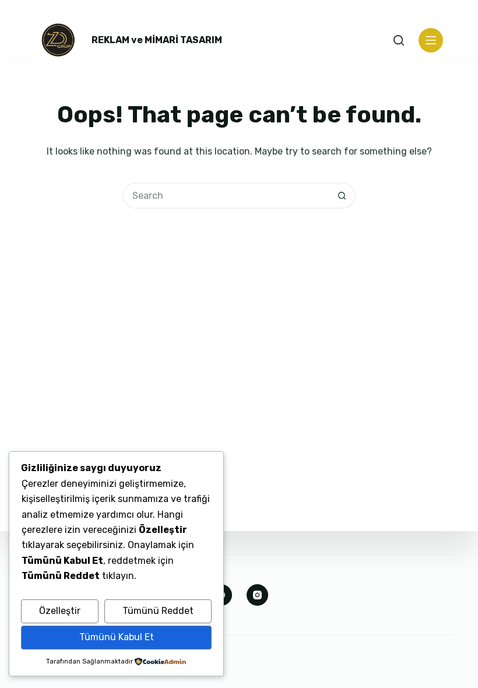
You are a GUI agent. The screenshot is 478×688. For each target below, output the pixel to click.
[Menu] (431, 40)
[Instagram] (258, 595)
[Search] (398, 40)
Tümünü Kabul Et (116, 637)
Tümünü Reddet (158, 610)
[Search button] (342, 195)
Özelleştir (59, 610)
